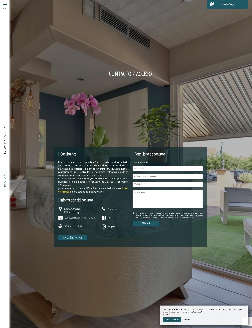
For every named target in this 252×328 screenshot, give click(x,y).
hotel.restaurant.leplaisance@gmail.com (79, 217)
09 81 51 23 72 (112, 208)
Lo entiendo (172, 319)
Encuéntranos (72, 237)
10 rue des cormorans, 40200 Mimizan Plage (72, 210)
